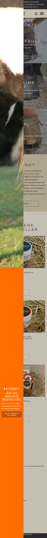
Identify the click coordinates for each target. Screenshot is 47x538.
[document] (23, 269)
